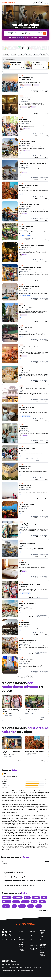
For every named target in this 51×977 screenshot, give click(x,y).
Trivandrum (6, 901)
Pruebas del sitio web (7, 970)
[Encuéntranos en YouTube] (3, 935)
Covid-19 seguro (26, 235)
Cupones (35, 967)
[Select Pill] (45, 2)
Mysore (27, 897)
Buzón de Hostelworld (42, 955)
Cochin (31, 906)
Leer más (40, 71)
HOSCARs (32, 941)
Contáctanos (22, 946)
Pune (44, 897)
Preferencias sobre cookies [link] (26, 970)
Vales (39, 967)
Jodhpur (22, 906)
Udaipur (42, 901)
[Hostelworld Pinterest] (6, 935)
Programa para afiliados (43, 951)
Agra (14, 906)
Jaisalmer (25, 901)
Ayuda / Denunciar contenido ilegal (22, 950)
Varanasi (35, 897)
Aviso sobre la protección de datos (10, 967)
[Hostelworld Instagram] (9, 932)
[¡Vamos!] (44, 33)
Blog (31, 935)
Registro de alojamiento (42, 948)
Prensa (41, 936)
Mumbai (16, 901)
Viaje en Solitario (33, 945)
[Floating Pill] (19, 676)
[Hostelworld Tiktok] (9, 935)
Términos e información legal (25, 967)
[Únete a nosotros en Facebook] (3, 932)
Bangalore (6, 906)
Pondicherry (17, 897)
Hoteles (21, 935)
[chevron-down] (20, 775)
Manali (34, 901)
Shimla (39, 906)
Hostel (21, 75)
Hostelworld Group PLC (42, 933)
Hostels (21, 931)
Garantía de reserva (32, 938)
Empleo (41, 939)
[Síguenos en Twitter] (6, 932)
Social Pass (32, 931)
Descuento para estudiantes (33, 949)
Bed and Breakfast (21, 938)
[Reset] (19, 33)
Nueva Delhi (6, 897)
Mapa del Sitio (16, 970)
